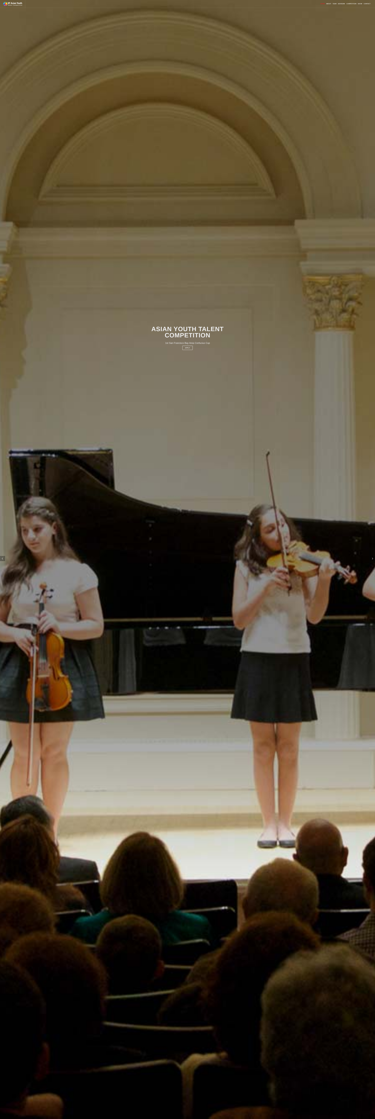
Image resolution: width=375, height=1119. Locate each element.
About (328, 3)
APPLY (187, 575)
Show (360, 3)
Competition (351, 3)
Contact (367, 3)
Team (335, 3)
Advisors (341, 3)
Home (323, 3)
